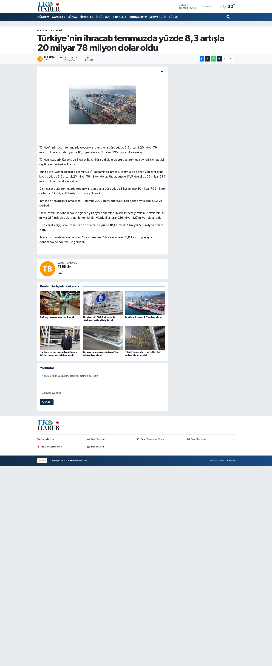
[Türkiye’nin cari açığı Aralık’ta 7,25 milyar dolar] (103, 337)
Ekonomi (56, 30)
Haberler (42, 30)
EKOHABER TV (138, 17)
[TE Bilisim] (47, 268)
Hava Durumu (48, 439)
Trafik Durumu (98, 439)
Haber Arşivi (97, 447)
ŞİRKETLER (86, 17)
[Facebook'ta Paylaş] (202, 58)
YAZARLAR (58, 17)
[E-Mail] (60, 273)
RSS (44, 460)
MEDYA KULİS (157, 17)
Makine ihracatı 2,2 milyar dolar (144, 317)
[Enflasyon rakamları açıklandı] (60, 303)
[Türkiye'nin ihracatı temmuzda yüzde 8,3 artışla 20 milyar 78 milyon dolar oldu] (102, 105)
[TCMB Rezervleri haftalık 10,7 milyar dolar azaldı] (145, 337)
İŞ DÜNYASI (103, 17)
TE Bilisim (64, 266)
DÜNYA (72, 17)
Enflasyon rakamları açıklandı (57, 317)
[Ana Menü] (232, 17)
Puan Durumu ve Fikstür (153, 439)
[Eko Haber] (49, 6)
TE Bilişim (230, 460)
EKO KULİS (119, 17)
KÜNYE (173, 17)
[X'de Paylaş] (207, 58)
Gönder (46, 402)
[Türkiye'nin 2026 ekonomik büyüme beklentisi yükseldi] (103, 303)
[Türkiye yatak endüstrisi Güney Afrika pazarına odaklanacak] (60, 337)
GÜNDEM (43, 17)
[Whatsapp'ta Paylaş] (213, 58)
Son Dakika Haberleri (51, 447)
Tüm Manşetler (199, 439)
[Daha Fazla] (219, 58)
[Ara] (228, 17)
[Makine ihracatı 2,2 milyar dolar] (145, 303)
